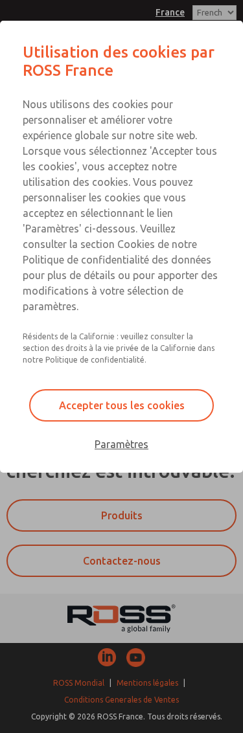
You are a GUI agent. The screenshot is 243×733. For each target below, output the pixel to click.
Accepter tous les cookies (122, 405)
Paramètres (121, 444)
